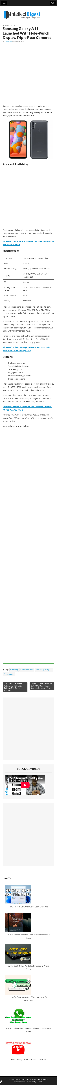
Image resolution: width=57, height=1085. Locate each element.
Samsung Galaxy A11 (44, 670)
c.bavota (39, 1082)
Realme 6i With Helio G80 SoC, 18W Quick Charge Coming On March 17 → (41, 685)
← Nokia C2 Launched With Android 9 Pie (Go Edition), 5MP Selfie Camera (13, 686)
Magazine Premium (21, 1082)
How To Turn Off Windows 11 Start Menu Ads (28, 906)
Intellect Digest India (26, 1079)
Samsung (14, 670)
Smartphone (10, 25)
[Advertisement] (28, 74)
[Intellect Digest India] (22, 13)
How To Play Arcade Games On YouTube (28, 1059)
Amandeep (8, 42)
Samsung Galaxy (26, 670)
